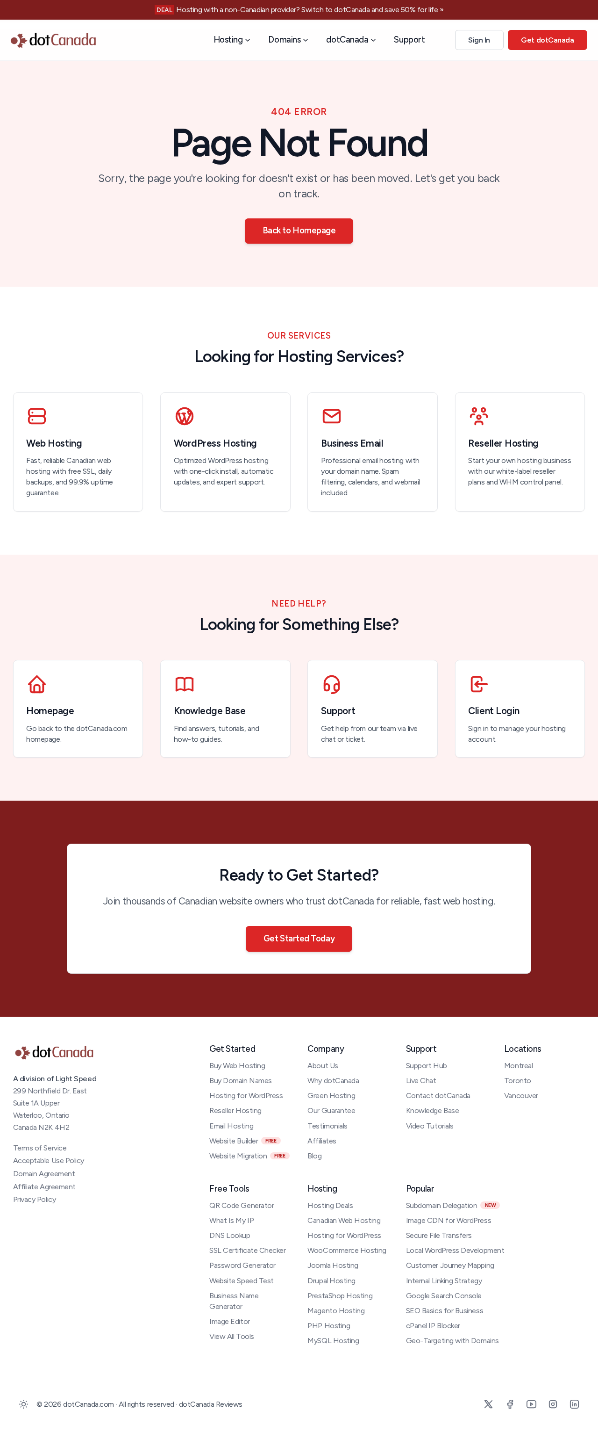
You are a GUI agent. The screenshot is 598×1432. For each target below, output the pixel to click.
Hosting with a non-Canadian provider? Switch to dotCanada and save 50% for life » (310, 9)
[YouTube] (531, 1404)
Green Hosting (331, 1095)
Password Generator (242, 1265)
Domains (284, 40)
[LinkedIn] (574, 1404)
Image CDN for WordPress (448, 1220)
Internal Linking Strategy (444, 1280)
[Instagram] (552, 1404)
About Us (322, 1065)
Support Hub (426, 1065)
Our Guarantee (331, 1110)
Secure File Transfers (439, 1235)
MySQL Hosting (333, 1340)
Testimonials (327, 1125)
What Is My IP (231, 1220)
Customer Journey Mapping (450, 1265)
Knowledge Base (432, 1110)
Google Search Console (444, 1295)
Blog (314, 1155)
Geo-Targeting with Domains (452, 1340)
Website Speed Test (241, 1280)
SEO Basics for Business (444, 1310)
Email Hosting (231, 1125)
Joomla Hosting (332, 1265)
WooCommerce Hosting (346, 1250)
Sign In (479, 40)
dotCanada (347, 40)
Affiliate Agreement (44, 1186)
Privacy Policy (34, 1199)
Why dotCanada (333, 1080)
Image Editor (229, 1321)
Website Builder (242, 1140)
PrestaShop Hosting (339, 1295)
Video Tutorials (430, 1125)
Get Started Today (299, 938)
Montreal (518, 1065)
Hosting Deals (330, 1205)
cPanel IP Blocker (433, 1325)
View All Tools (231, 1336)
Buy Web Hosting (237, 1065)
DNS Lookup (229, 1235)
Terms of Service (40, 1147)
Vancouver (521, 1095)
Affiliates (321, 1140)
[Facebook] (509, 1404)
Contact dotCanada (438, 1095)
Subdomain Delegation (451, 1205)
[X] (488, 1404)
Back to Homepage (299, 230)
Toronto (517, 1080)
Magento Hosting (335, 1310)
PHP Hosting (328, 1325)
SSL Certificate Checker (247, 1250)
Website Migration (247, 1155)
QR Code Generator (241, 1205)
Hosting (228, 40)
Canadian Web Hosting (343, 1220)
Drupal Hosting (331, 1280)
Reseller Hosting (235, 1110)
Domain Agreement (44, 1173)
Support (409, 40)
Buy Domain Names (240, 1080)
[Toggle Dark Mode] (24, 1404)
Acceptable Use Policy (48, 1160)
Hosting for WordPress (246, 1095)
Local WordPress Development (455, 1250)
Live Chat (421, 1080)
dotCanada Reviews (210, 1404)
